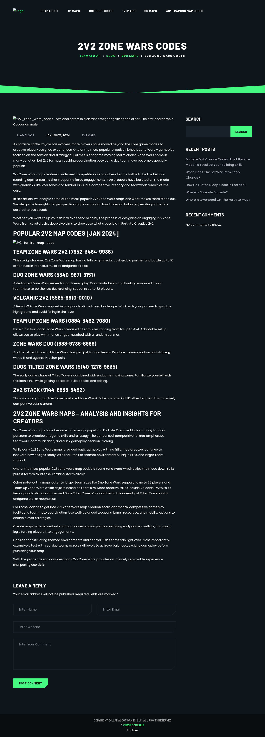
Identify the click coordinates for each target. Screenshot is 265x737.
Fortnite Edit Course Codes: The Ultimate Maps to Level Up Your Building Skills (218, 162)
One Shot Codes (101, 11)
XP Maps (73, 11)
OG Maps (150, 11)
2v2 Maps (89, 135)
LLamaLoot (49, 11)
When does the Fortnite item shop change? (213, 175)
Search (194, 118)
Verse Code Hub (133, 725)
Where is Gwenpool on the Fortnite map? (218, 199)
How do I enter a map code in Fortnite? (216, 185)
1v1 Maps (128, 11)
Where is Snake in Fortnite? (207, 192)
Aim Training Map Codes (184, 11)
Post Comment (30, 683)
